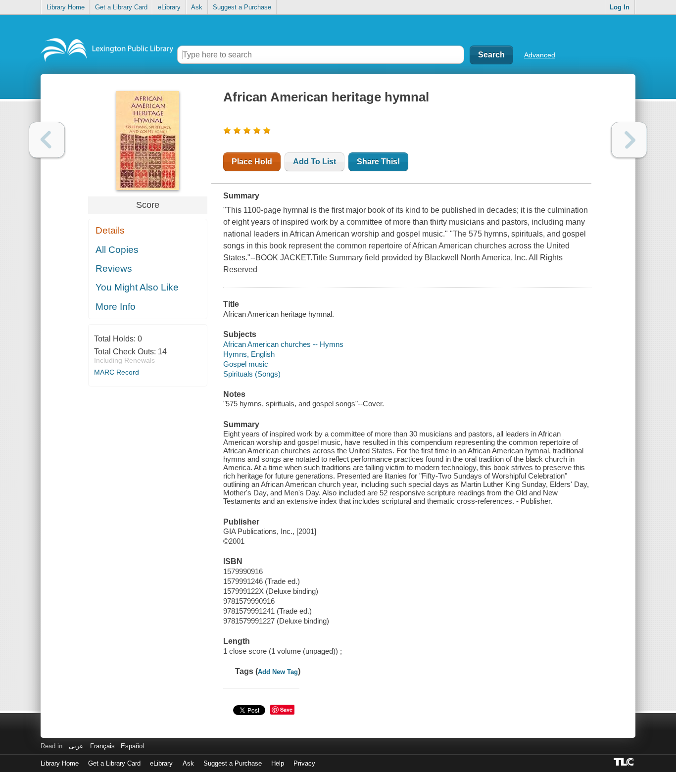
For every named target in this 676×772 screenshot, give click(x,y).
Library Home (66, 7)
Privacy (304, 763)
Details (110, 230)
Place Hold (252, 161)
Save (286, 709)
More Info (116, 306)
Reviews (114, 268)
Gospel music (245, 364)
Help (277, 763)
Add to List (314, 161)
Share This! (378, 161)
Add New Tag (278, 672)
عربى (76, 746)
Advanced (539, 55)
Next (629, 140)
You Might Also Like (137, 287)
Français (102, 746)
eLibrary (169, 7)
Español (132, 746)
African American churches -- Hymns (283, 344)
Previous (47, 140)
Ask (196, 7)
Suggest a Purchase (242, 7)
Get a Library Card (121, 7)
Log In (619, 7)
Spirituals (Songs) (252, 374)
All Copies (117, 249)
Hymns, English (249, 354)
